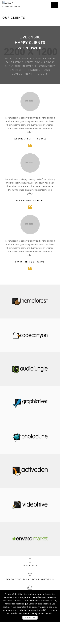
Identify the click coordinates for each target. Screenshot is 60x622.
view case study (30, 308)
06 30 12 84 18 (30, 565)
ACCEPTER (29, 618)
